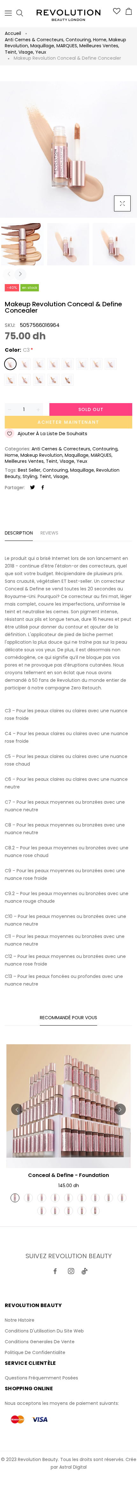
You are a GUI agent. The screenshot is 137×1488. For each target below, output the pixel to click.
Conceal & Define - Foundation (68, 1175)
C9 (110, 363)
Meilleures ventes (99, 46)
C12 (53, 379)
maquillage (82, 470)
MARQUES (67, 46)
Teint (11, 52)
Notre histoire (19, 1320)
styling (30, 476)
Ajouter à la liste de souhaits (52, 433)
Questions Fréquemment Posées (41, 1378)
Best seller (29, 470)
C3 (10, 363)
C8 (82, 363)
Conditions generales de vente (40, 1342)
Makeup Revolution (41, 455)
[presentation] (9, 275)
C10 (24, 379)
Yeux (40, 52)
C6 (53, 363)
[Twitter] (32, 488)
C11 (39, 379)
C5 (39, 363)
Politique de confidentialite (35, 1352)
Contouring (79, 40)
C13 (67, 379)
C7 (67, 363)
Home (100, 40)
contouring (55, 470)
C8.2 (96, 363)
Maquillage (42, 46)
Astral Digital (73, 1467)
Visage (26, 52)
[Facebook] (42, 488)
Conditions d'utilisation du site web (44, 1331)
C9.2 (10, 379)
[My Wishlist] (116, 13)
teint (45, 476)
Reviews (49, 533)
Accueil (13, 33)
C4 (24, 363)
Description (19, 533)
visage (60, 476)
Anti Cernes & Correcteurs (34, 40)
